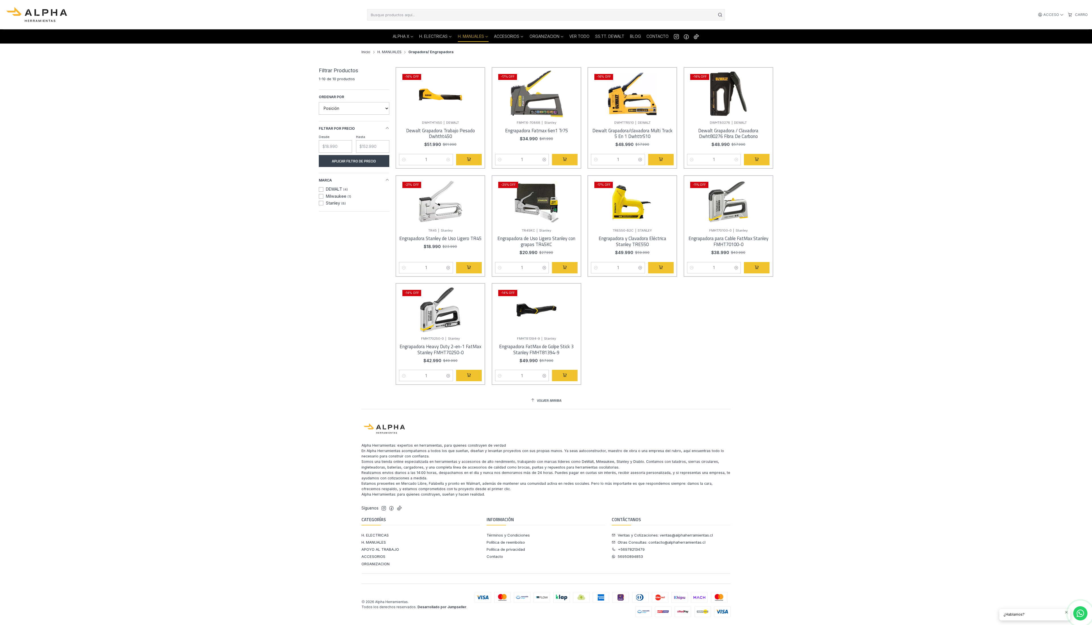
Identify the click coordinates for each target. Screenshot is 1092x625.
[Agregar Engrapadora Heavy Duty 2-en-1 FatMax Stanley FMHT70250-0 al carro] (469, 375)
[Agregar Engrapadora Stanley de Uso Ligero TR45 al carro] (469, 267)
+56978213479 (631, 549)
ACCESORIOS (373, 556)
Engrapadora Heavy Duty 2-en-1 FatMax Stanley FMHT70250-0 (440, 349)
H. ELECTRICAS (375, 535)
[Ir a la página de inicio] (37, 15)
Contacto (495, 556)
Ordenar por (331, 97)
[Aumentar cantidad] (448, 159)
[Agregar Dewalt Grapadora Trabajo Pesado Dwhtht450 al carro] (469, 159)
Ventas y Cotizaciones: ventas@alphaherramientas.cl (665, 535)
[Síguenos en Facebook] (686, 36)
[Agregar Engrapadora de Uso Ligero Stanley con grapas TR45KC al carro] (565, 267)
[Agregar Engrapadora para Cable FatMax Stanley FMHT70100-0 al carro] (757, 267)
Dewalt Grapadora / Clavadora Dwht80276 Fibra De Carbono (728, 133)
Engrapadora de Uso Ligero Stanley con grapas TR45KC (536, 241)
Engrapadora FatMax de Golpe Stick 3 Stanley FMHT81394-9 (536, 349)
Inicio (365, 52)
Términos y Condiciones (508, 535)
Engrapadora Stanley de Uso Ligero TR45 (440, 238)
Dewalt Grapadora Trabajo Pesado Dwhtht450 (440, 133)
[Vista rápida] (475, 99)
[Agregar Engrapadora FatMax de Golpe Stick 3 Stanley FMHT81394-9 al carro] (565, 375)
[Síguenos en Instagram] (676, 36)
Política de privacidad (506, 549)
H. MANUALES (389, 52)
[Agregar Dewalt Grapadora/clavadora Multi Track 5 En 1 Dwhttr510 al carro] (661, 159)
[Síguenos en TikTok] (696, 36)
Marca (325, 180)
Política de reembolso (506, 542)
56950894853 (630, 556)
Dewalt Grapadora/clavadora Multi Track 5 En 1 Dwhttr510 (632, 133)
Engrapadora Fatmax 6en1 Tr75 (536, 130)
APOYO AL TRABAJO (380, 549)
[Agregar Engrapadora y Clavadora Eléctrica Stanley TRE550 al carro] (661, 267)
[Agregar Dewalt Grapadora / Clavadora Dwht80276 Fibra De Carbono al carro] (757, 159)
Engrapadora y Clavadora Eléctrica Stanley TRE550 (632, 241)
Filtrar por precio (337, 128)
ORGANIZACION (375, 564)
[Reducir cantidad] (403, 159)
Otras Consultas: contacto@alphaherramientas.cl (662, 542)
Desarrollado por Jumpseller (441, 607)
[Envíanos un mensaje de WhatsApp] (1080, 613)
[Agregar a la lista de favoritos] (475, 85)
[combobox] (546, 14)
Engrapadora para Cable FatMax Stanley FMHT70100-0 (728, 241)
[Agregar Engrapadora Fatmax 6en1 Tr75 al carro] (565, 159)
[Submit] (720, 14)
